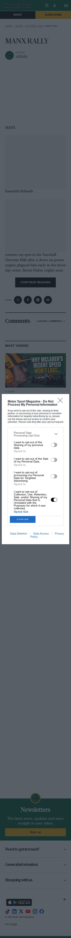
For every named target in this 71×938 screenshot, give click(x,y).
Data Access (41, 533)
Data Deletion (18, 533)
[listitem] (35, 434)
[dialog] (35, 469)
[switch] (54, 445)
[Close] (61, 401)
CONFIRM (23, 519)
